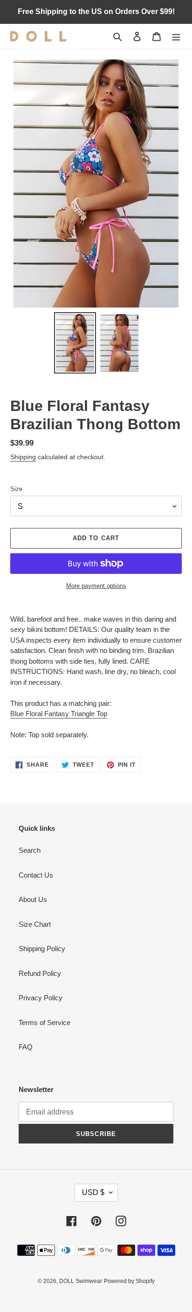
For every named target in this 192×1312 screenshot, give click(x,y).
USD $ (93, 1192)
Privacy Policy (40, 998)
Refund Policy (40, 973)
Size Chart (35, 924)
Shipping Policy (42, 949)
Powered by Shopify (129, 1281)
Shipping (23, 457)
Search (30, 850)
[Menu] (176, 36)
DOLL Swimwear (80, 1281)
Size (16, 488)
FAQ (26, 1047)
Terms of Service (44, 1022)
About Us (33, 899)
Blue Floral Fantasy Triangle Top (58, 714)
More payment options (96, 585)
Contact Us (36, 875)
